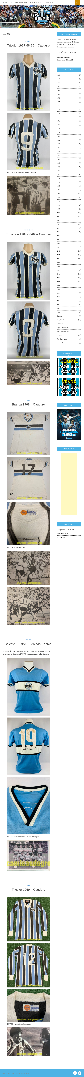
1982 (58, 144)
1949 (58, 79)
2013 (58, 262)
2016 (58, 274)
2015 (58, 270)
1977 (58, 125)
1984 (58, 152)
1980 (58, 136)
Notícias (59, 335)
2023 (58, 301)
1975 (58, 117)
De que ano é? (61, 324)
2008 (58, 243)
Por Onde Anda (62, 339)
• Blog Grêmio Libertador (65, 530)
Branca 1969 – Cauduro (28, 404)
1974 (58, 113)
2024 (58, 305)
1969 (31, 41)
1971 (58, 102)
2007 (58, 240)
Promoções (60, 343)
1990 (58, 174)
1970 (30, 640)
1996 (58, 197)
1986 (58, 159)
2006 (58, 236)
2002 (58, 220)
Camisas (59, 316)
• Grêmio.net (61, 537)
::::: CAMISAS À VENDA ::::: (19, 3)
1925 (58, 75)
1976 (58, 121)
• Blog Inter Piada (62, 533)
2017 (58, 278)
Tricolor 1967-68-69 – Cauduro (28, 45)
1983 (58, 148)
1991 (58, 178)
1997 (58, 201)
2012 (58, 259)
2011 (58, 255)
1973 (58, 109)
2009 (58, 247)
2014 (58, 266)
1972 (58, 106)
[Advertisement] (69, 484)
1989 (58, 171)
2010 (58, 251)
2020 (58, 289)
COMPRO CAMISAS (36, 3)
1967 (25, 41)
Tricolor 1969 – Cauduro (28, 889)
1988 (58, 167)
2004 (58, 228)
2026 (58, 312)
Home (5, 3)
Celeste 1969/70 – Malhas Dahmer (28, 644)
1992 (58, 182)
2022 (58, 297)
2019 (58, 285)
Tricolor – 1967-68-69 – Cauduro (28, 234)
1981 (58, 140)
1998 (58, 205)
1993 (58, 186)
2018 (58, 282)
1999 (58, 209)
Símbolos (49, 3)
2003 (58, 224)
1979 (58, 132)
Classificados (61, 320)
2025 (58, 308)
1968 (28, 41)
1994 (58, 190)
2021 (58, 293)
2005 (58, 232)
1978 (58, 129)
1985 (58, 155)
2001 (58, 217)
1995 (58, 194)
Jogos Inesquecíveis (63, 331)
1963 (58, 83)
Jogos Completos (62, 328)
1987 (58, 163)
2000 (58, 213)
